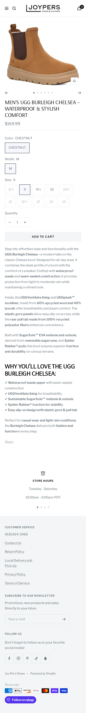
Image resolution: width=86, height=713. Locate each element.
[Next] (79, 92)
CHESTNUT (17, 147)
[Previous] (6, 92)
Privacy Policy (15, 574)
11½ (24, 202)
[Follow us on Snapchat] (45, 658)
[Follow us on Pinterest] (27, 658)
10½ (66, 189)
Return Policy (14, 552)
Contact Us (13, 543)
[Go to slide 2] (37, 92)
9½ (38, 189)
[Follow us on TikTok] (36, 658)
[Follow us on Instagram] (18, 658)
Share (9, 442)
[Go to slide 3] (41, 92)
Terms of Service (17, 583)
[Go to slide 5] (48, 92)
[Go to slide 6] (52, 92)
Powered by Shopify (43, 673)
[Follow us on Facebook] (9, 658)
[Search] (14, 8)
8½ (11, 189)
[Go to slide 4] (44, 92)
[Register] (64, 619)
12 (38, 202)
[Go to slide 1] (34, 92)
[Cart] (79, 8)
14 (64, 202)
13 (51, 202)
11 (10, 202)
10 (52, 189)
